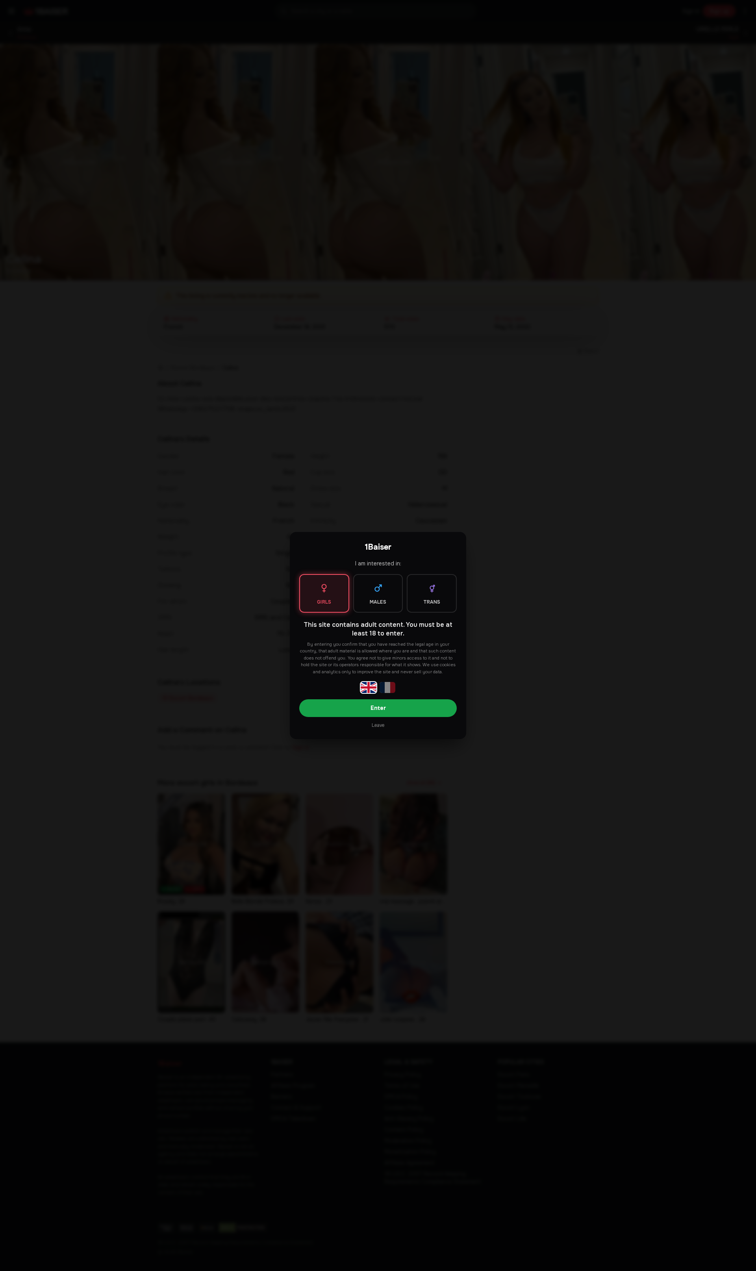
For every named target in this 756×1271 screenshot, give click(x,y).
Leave (378, 725)
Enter (378, 707)
